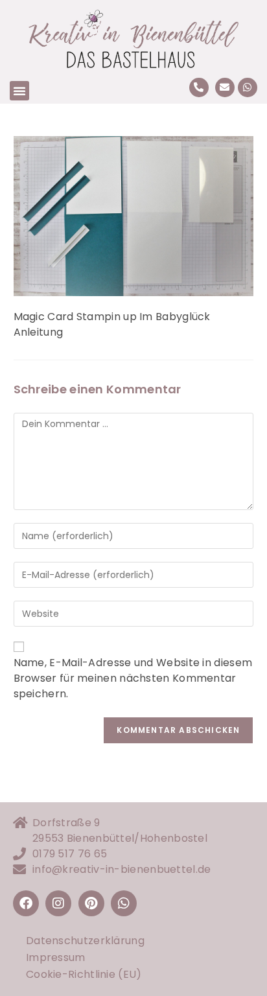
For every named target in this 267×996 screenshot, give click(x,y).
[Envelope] (225, 87)
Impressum (56, 957)
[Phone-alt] (199, 87)
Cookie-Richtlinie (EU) (84, 974)
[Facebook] (26, 903)
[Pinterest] (91, 903)
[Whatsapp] (247, 87)
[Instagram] (58, 903)
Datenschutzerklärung (85, 940)
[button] (19, 90)
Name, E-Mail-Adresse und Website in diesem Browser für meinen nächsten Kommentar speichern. (133, 678)
